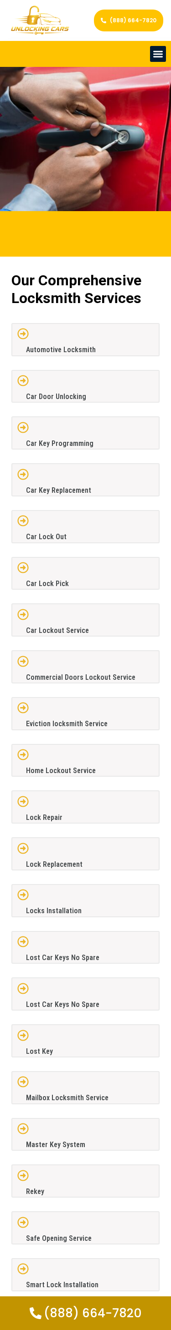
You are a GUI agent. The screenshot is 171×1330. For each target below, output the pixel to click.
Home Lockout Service (61, 770)
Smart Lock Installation (62, 1284)
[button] (158, 54)
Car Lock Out (46, 536)
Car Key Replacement (58, 490)
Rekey (35, 1191)
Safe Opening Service (59, 1238)
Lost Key (39, 1051)
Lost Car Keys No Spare (62, 957)
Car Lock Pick (47, 583)
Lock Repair (44, 817)
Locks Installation (54, 910)
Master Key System (55, 1144)
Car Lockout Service (57, 630)
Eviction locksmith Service (67, 723)
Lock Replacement (54, 864)
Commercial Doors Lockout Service (80, 677)
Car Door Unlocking (56, 396)
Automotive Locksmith (61, 349)
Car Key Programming (59, 443)
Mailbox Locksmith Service (67, 1097)
